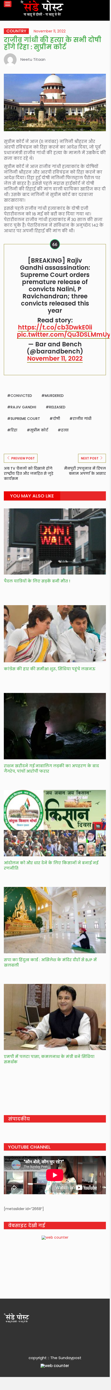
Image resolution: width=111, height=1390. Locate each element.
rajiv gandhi (23, 407)
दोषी (56, 418)
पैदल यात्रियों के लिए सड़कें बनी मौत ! (37, 581)
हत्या (65, 430)
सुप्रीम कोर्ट (39, 430)
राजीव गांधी (82, 418)
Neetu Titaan (32, 59)
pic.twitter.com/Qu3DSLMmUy (64, 334)
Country (16, 31)
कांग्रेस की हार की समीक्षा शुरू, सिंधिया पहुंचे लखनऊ (50, 669)
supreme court (25, 418)
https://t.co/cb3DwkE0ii (55, 327)
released (57, 407)
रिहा (13, 430)
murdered (54, 395)
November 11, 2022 (55, 358)
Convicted (21, 395)
